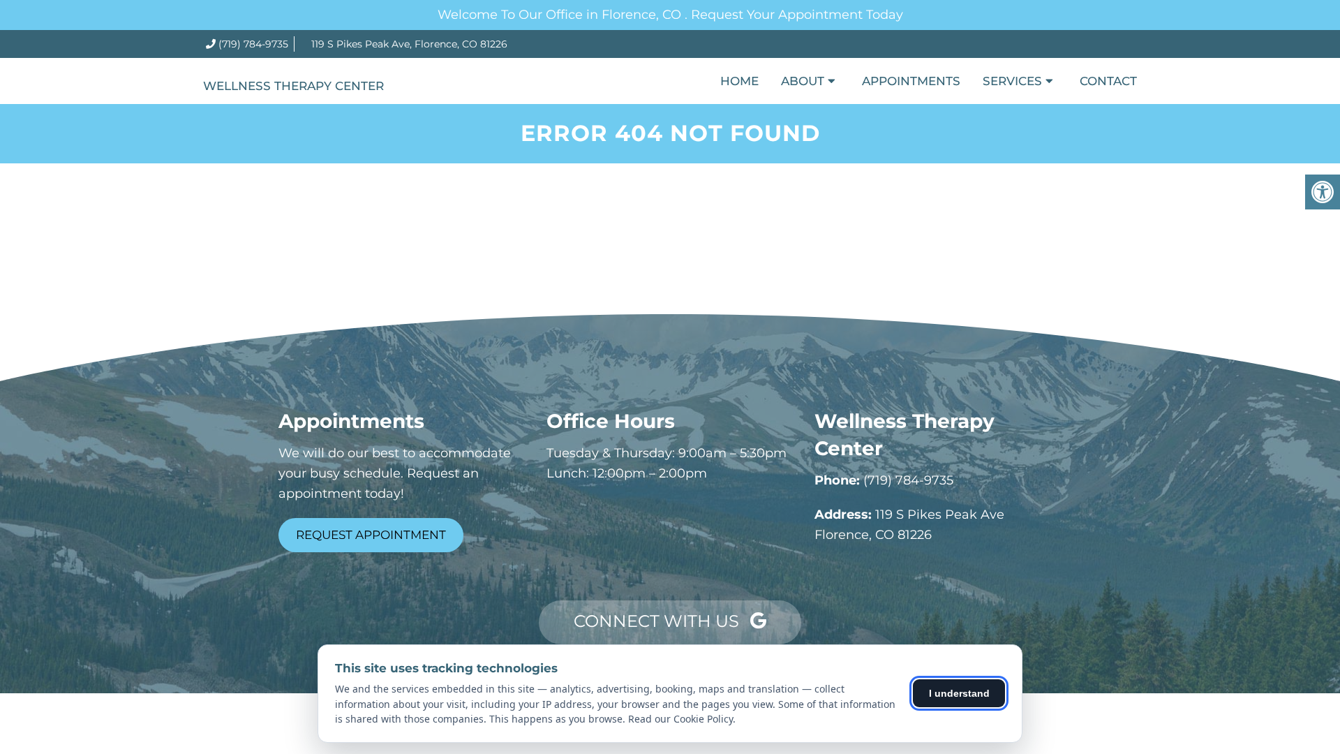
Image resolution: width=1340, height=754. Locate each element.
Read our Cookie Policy (680, 718)
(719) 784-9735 (253, 44)
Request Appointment (371, 535)
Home (739, 81)
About (802, 81)
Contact (1108, 81)
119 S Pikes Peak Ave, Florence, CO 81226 (409, 44)
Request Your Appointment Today (797, 14)
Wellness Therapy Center (293, 86)
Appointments (911, 81)
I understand (959, 693)
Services (1012, 81)
